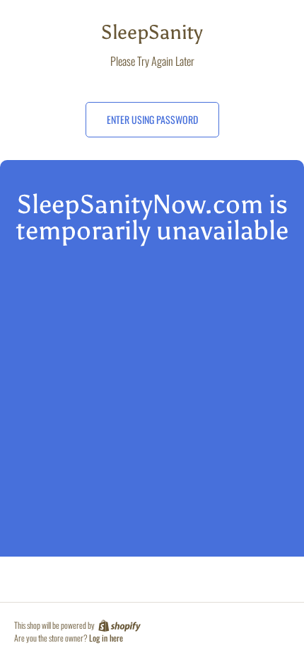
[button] (152, 119)
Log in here (106, 638)
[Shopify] (118, 625)
